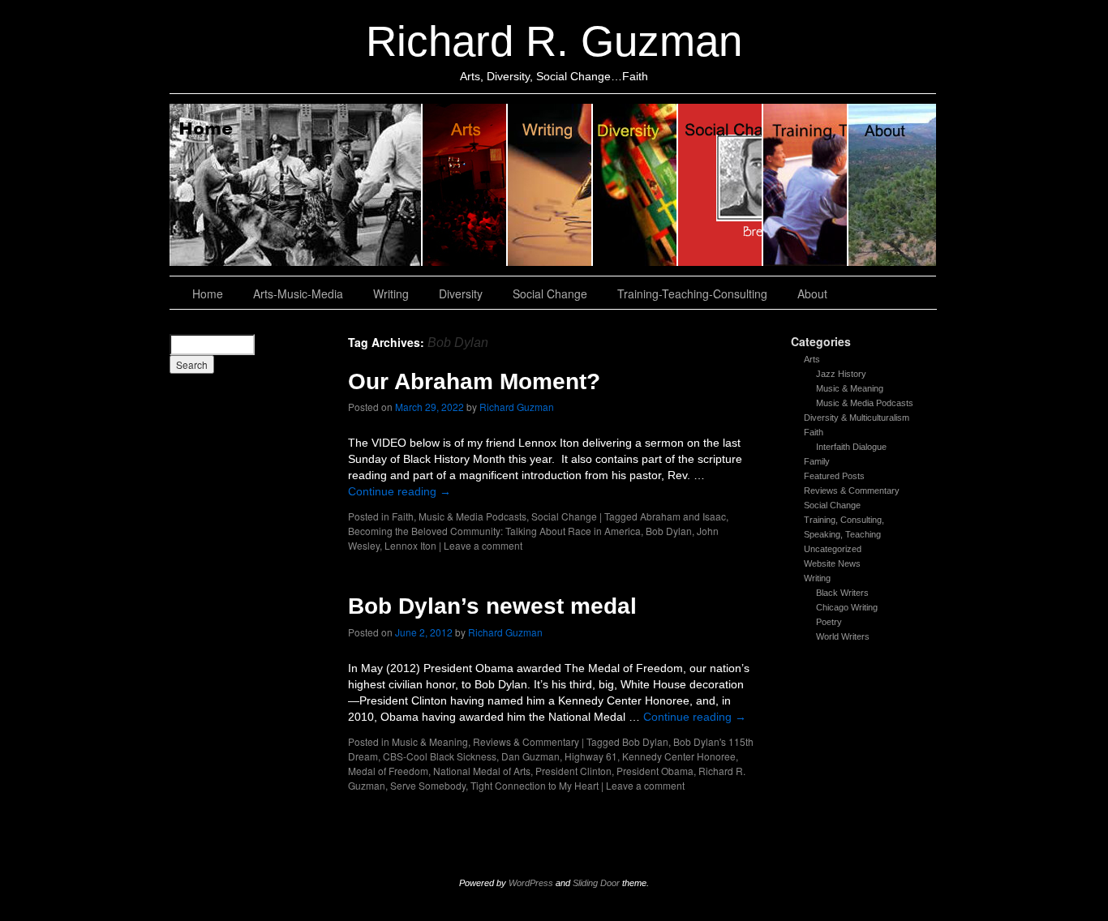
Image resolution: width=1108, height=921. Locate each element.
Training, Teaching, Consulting (805, 185)
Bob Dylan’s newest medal (492, 606)
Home (296, 185)
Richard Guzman (516, 406)
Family (817, 461)
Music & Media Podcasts (864, 403)
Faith (813, 432)
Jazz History (841, 374)
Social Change (720, 185)
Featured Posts (834, 476)
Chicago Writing (847, 607)
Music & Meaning (849, 388)
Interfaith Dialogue (851, 447)
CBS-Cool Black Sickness (439, 756)
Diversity (635, 185)
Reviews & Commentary (852, 490)
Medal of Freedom (388, 770)
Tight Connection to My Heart (534, 785)
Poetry (829, 622)
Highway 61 (591, 756)
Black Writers (842, 593)
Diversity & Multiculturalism (856, 417)
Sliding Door (596, 883)
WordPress (531, 883)
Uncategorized (832, 549)
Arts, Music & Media (465, 185)
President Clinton (573, 770)
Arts (812, 359)
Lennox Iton (410, 545)
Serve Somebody (428, 785)
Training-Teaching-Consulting (692, 293)
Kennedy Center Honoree (679, 756)
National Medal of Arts (481, 770)
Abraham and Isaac (683, 516)
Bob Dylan (669, 531)
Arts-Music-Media (298, 293)
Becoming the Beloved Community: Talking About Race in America (494, 531)
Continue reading (399, 491)
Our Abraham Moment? (474, 381)
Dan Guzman (530, 756)
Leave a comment (483, 545)
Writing (550, 185)
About (892, 185)
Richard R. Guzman (554, 41)
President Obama (655, 770)
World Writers (843, 636)
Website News (832, 563)
